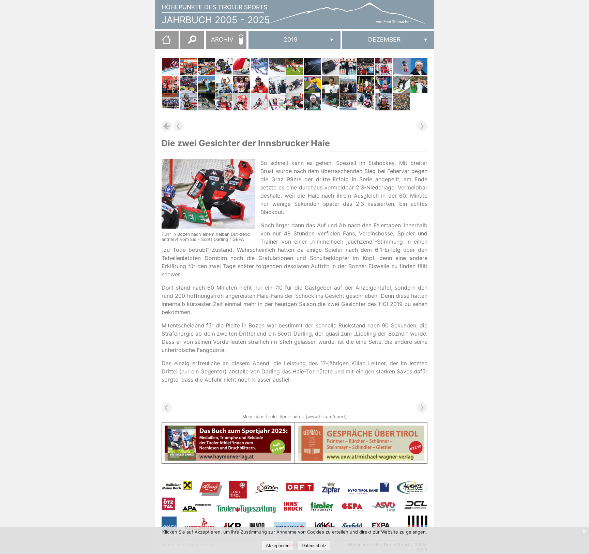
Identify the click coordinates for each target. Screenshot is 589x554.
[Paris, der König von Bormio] (365, 101)
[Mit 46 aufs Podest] (418, 66)
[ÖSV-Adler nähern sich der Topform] (365, 84)
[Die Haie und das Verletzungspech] (223, 66)
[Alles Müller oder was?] (188, 66)
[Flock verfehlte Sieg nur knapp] (330, 66)
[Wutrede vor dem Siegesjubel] (277, 101)
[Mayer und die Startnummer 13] (170, 66)
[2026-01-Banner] (228, 429)
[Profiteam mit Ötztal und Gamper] (348, 66)
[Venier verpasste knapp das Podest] (401, 66)
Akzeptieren (277, 545)
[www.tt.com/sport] (326, 416)
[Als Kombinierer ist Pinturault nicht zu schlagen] (383, 101)
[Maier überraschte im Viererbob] (277, 84)
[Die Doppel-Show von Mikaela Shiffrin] (330, 101)
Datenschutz (314, 545)
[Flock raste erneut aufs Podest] (259, 84)
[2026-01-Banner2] (361, 429)
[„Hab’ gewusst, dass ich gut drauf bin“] (383, 84)
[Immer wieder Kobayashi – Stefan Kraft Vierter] (401, 101)
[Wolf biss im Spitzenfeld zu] (206, 84)
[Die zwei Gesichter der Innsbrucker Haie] (294, 101)
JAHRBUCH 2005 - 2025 (216, 20)
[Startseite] (163, 42)
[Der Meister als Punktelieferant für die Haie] (188, 84)
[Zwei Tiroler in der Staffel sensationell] (206, 66)
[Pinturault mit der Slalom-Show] (383, 66)
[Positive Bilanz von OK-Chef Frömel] (348, 101)
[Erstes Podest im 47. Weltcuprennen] (259, 101)
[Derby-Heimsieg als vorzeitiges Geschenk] (170, 101)
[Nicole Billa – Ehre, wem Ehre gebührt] (330, 84)
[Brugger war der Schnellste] (206, 101)
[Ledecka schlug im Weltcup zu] (259, 66)
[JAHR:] (294, 40)
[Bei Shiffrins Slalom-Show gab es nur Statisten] (277, 66)
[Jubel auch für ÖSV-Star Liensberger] (312, 101)
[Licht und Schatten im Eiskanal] (294, 84)
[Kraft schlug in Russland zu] (170, 84)
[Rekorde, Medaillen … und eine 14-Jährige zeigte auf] (418, 84)
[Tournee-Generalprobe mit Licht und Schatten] (401, 84)
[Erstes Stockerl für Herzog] (241, 84)
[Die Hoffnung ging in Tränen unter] (223, 101)
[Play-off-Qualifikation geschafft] (365, 66)
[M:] (388, 40)
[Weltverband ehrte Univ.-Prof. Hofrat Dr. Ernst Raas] (348, 84)
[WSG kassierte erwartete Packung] (294, 66)
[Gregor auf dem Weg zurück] (312, 66)
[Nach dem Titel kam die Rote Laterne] (312, 84)
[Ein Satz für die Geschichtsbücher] (223, 84)
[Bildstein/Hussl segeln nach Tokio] (241, 66)
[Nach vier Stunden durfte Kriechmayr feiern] (188, 101)
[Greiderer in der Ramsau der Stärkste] (241, 101)
